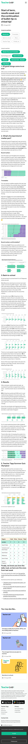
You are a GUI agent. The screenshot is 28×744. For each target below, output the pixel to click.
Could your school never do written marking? (15, 598)
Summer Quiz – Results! (18, 59)
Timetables (15, 34)
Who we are (3, 710)
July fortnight (21, 304)
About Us (3, 708)
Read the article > (14, 623)
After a (16, 38)
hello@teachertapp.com (7, 725)
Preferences (14, 741)
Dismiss (14, 737)
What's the (6, 34)
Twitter (9, 196)
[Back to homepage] (7, 3)
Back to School (18, 55)
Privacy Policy (17, 710)
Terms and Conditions (19, 708)
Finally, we (16, 41)
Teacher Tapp (6, 41)
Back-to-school (7, 38)
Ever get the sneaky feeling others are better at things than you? (13, 575)
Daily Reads (6, 63)
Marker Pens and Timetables (10, 51)
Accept (14, 733)
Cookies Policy (17, 712)
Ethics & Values (4, 712)
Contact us (3, 713)
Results (5, 59)
